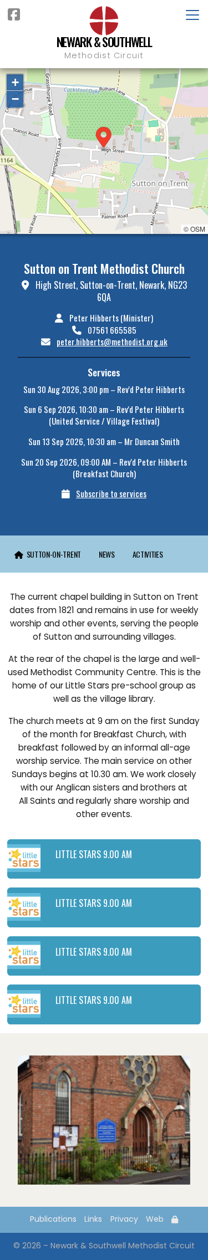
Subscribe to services (111, 493)
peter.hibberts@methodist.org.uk (112, 341)
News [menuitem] (107, 554)
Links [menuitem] (93, 1219)
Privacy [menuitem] (124, 1219)
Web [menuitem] (155, 1219)
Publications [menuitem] (53, 1219)
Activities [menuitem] (148, 554)
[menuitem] (48, 554)
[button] (103, 138)
